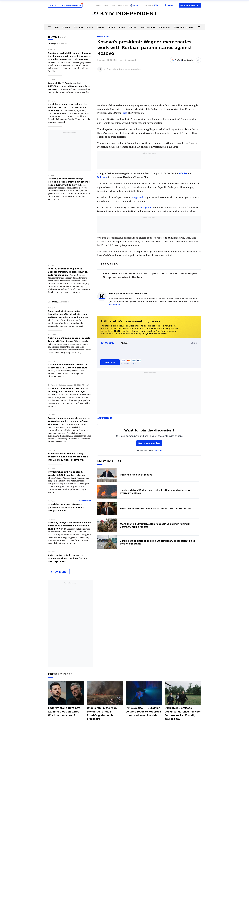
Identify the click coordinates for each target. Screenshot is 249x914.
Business (78, 27)
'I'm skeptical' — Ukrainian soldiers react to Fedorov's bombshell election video (144, 712)
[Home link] (124, 13)
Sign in (158, 450)
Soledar (183, 173)
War (57, 27)
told (125, 113)
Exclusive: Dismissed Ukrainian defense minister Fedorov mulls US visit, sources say (183, 713)
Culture (132, 27)
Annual (124, 343)
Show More (58, 571)
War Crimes (164, 27)
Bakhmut (102, 177)
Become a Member (189, 5)
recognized (137, 197)
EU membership (84, 500)
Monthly (109, 343)
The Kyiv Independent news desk (124, 69)
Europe (100, 27)
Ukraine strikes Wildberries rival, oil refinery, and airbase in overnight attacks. (68, 391)
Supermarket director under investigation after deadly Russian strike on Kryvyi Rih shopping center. (68, 314)
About (98, 5)
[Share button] (198, 60)
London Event (147, 5)
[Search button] (199, 27)
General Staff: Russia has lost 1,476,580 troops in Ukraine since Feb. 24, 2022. (69, 86)
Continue (110, 362)
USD (193, 343)
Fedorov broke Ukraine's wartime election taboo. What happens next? (64, 712)
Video (122, 27)
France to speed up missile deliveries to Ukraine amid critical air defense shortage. (69, 421)
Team (106, 5)
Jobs (114, 5)
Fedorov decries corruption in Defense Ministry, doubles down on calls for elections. (68, 272)
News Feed (103, 36)
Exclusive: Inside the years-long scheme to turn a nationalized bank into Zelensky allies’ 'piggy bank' (68, 456)
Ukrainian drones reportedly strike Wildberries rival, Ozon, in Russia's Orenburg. (67, 107)
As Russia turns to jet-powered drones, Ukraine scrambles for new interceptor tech (67, 558)
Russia (90, 27)
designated (146, 207)
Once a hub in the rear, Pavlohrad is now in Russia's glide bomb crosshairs (102, 713)
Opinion (111, 27)
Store (135, 5)
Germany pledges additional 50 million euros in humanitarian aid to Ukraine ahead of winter (69, 525)
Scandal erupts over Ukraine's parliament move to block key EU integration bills (66, 507)
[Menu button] (49, 27)
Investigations (147, 27)
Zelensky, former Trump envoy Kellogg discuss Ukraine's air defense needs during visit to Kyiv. (69, 181)
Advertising (123, 5)
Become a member (149, 443)
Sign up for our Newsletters (65, 5)
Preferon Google (184, 60)
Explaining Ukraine (183, 27)
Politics (66, 27)
